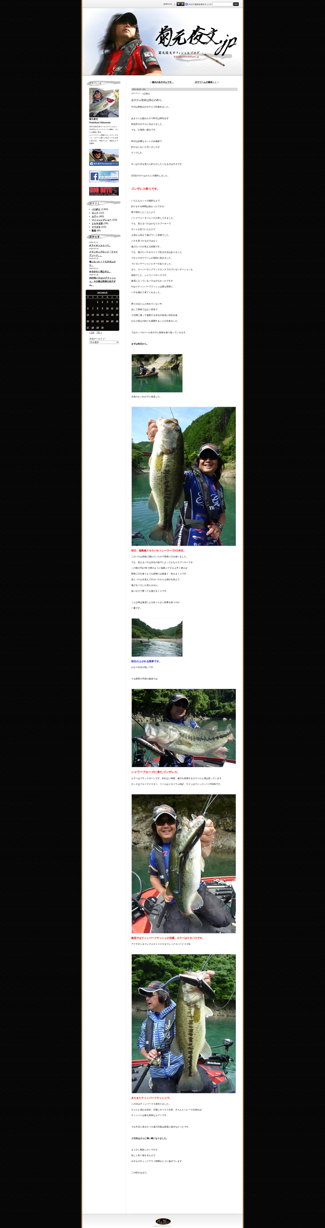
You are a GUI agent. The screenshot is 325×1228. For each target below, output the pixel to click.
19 (117, 315)
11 (112, 308)
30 (102, 327)
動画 (94, 230)
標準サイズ (175, 4)
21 (93, 321)
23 (102, 321)
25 (112, 321)
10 (107, 308)
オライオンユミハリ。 (100, 245)
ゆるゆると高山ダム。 (100, 271)
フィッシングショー (102, 220)
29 (97, 327)
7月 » (99, 332)
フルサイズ (182, 4)
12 (117, 308)
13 (88, 315)
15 (97, 315)
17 (107, 315)
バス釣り (96, 209)
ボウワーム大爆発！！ (206, 82)
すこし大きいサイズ (178, 4)
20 (88, 321)
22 (97, 321)
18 (112, 315)
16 (102, 315)
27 (88, 327)
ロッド (95, 213)
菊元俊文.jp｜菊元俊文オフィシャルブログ (162, 42)
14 (93, 315)
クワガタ (96, 227)
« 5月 (91, 332)
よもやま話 (97, 223)
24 (107, 321)
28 (93, 327)
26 (117, 321)
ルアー (95, 216)
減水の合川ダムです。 (163, 82)
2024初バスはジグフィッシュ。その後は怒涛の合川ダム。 (102, 281)
